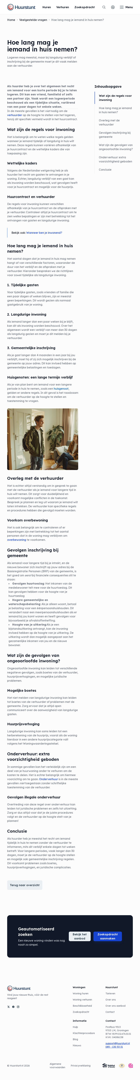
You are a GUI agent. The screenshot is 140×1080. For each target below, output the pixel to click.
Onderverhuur (48, 779)
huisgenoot (61, 388)
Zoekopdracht (81, 1011)
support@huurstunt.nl (118, 1043)
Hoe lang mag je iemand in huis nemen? (115, 110)
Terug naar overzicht (25, 885)
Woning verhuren (82, 999)
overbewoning (16, 539)
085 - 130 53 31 (114, 1046)
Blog (75, 1039)
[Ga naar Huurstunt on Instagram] (18, 1006)
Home (11, 20)
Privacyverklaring (80, 1065)
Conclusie (105, 169)
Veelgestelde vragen (33, 20)
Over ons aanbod (115, 1005)
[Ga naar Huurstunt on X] (8, 1006)
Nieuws (77, 1045)
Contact (110, 1011)
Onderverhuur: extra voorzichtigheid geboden (115, 159)
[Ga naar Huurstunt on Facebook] (13, 1006)
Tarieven (110, 993)
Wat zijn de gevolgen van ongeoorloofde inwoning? (116, 147)
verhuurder (14, 115)
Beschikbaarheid (82, 1005)
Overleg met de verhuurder (109, 122)
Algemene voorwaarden (57, 1065)
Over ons (111, 999)
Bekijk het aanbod (80, 936)
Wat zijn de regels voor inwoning (115, 98)
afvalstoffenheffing (42, 620)
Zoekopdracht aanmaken (107, 936)
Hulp (75, 1027)
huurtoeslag (59, 587)
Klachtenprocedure (84, 1033)
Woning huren (80, 993)
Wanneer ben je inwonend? (44, 232)
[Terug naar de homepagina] (21, 7)
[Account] (113, 7)
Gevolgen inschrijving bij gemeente (115, 134)
